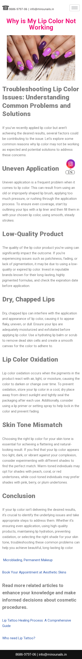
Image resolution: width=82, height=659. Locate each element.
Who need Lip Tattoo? (18, 638)
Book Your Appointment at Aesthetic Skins (34, 572)
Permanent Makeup (38, 560)
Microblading (12, 560)
